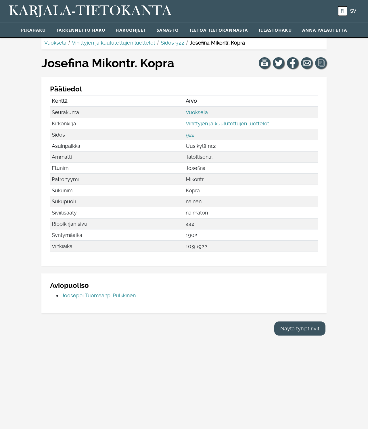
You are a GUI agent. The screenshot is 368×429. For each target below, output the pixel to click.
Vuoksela (55, 43)
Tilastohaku (275, 30)
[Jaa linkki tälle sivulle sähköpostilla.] (307, 63)
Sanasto (168, 30)
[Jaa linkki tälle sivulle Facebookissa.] (292, 63)
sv (353, 11)
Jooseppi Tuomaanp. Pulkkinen (99, 295)
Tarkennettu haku (80, 30)
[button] (264, 63)
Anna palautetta (324, 30)
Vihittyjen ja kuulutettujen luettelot (113, 43)
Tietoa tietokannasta (218, 30)
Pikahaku (33, 30)
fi (342, 11)
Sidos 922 (172, 43)
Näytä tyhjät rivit (299, 328)
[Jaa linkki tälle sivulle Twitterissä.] (278, 63)
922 (190, 135)
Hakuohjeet (131, 30)
